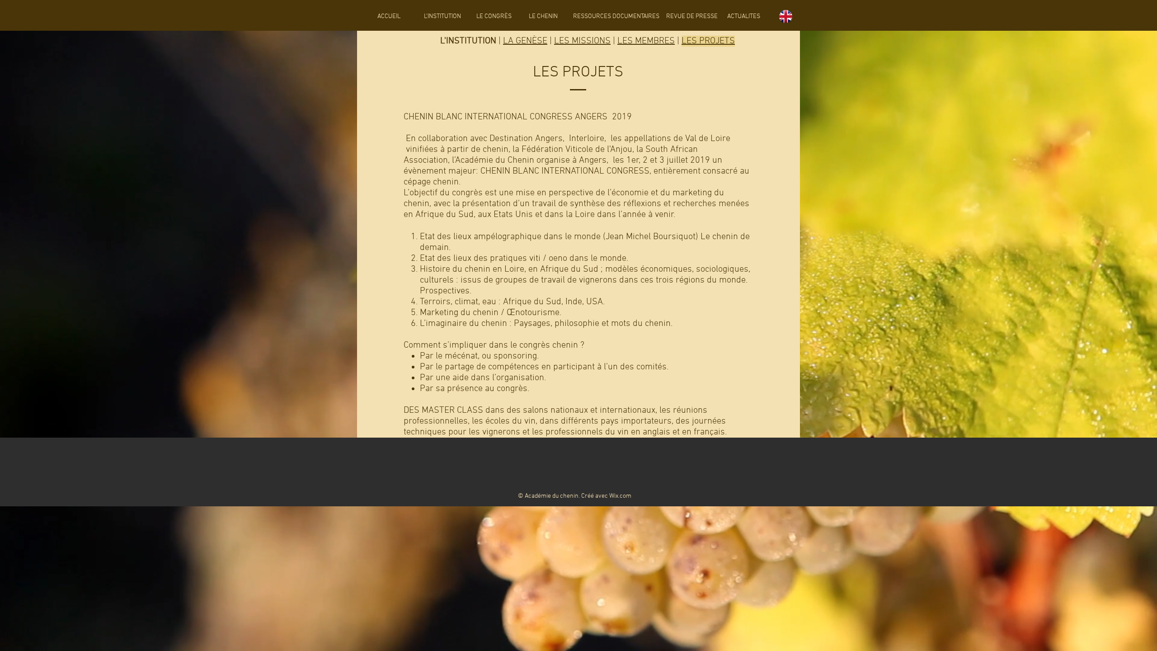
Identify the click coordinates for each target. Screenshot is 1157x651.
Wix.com (620, 496)
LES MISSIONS (582, 41)
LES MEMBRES (646, 41)
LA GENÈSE (525, 41)
